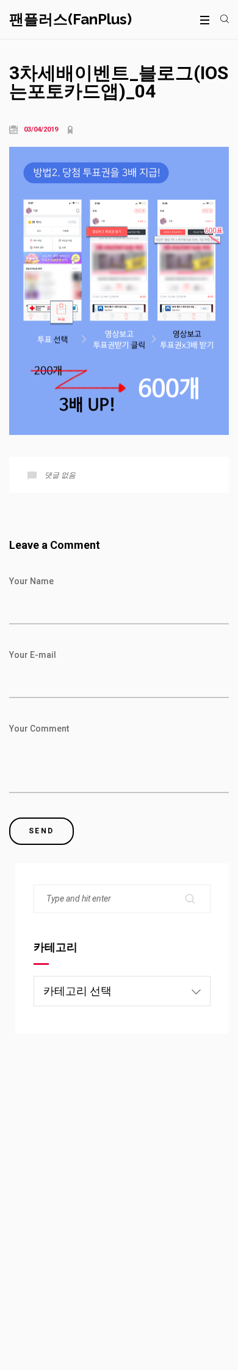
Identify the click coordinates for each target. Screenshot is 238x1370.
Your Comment (39, 728)
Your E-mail (32, 655)
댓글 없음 (60, 475)
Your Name (31, 581)
